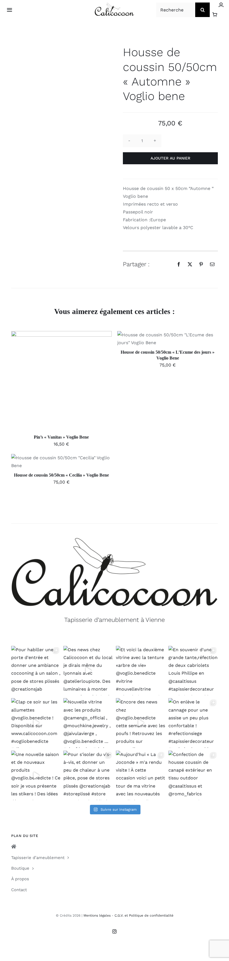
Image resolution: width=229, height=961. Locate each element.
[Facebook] (178, 264)
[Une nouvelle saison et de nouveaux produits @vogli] (36, 775)
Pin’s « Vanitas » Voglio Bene (61, 437)
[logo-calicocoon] (114, 5)
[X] (189, 264)
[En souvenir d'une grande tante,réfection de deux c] (193, 671)
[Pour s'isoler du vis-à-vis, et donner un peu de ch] (88, 775)
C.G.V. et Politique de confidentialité (144, 915)
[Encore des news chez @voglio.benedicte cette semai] (141, 723)
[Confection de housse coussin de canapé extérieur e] (193, 775)
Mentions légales (97, 915)
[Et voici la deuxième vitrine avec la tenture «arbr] (141, 671)
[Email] (212, 264)
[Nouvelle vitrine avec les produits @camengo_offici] (88, 723)
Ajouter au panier (170, 158)
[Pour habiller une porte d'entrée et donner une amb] (36, 671)
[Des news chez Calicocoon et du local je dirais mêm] (88, 671)
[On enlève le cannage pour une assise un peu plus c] (193, 723)
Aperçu (87, 382)
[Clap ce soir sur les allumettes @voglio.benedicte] (36, 723)
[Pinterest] (201, 264)
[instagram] (114, 931)
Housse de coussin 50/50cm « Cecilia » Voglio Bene (61, 475)
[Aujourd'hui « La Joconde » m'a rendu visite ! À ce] (141, 775)
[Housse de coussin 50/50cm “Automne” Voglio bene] (58, 58)
